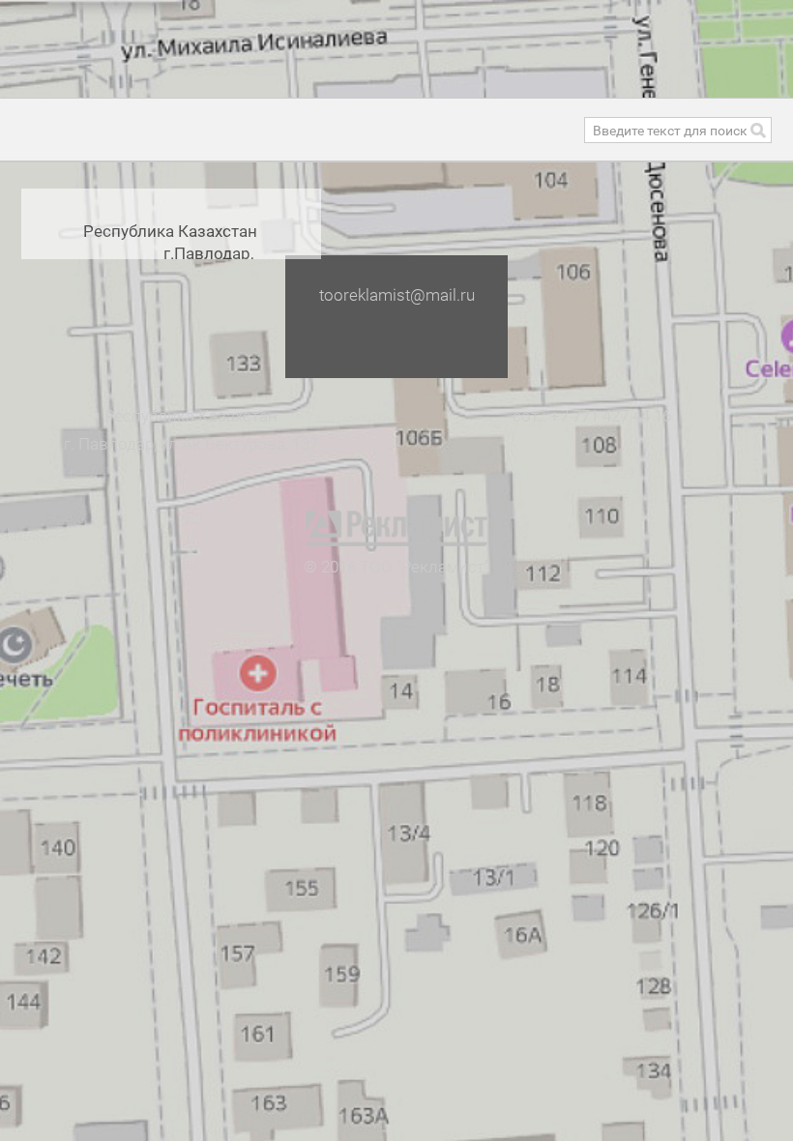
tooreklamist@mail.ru (397, 295)
